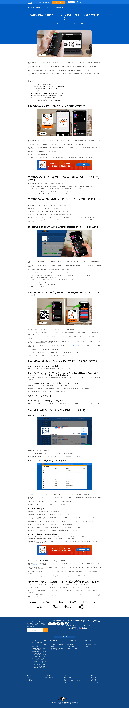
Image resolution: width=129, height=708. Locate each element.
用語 (92, 676)
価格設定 (66, 682)
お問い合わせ (30, 679)
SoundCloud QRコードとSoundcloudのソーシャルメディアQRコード (48, 93)
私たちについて (68, 677)
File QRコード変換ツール (73, 648)
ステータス (67, 679)
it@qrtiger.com (49, 677)
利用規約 (93, 677)
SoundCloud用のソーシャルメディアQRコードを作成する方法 (46, 95)
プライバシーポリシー (96, 681)
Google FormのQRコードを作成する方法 (73, 645)
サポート (47, 676)
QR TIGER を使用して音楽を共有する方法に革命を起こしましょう (47, 100)
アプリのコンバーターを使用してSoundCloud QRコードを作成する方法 (48, 86)
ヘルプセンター (31, 681)
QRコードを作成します (59, 2)
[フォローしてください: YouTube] (54, 624)
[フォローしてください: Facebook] (62, 624)
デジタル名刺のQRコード (73, 640)
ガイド (29, 676)
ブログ (32, 7)
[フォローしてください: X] (66, 624)
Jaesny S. (50, 24)
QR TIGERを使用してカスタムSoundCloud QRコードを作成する (47, 91)
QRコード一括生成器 (89, 640)
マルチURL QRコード (55, 640)
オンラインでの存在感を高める (73, 345)
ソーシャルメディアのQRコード (40, 337)
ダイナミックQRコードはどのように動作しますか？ (39, 641)
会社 (65, 676)
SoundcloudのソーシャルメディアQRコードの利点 (43, 98)
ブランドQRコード (36, 564)
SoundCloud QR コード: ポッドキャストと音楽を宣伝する (50, 7)
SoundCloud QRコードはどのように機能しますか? (43, 84)
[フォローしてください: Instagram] (58, 624)
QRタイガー (44, 275)
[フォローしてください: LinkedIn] (50, 624)
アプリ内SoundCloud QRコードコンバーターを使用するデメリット (47, 88)
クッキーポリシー (95, 682)
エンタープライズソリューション (72, 681)
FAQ (28, 677)
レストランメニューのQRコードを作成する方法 (56, 649)
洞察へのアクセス (60, 514)
